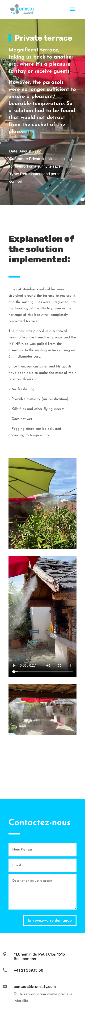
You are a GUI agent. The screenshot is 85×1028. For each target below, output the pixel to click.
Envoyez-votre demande (50, 921)
